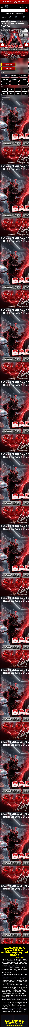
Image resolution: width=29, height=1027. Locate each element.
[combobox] (13, 10)
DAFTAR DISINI (8, 64)
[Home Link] (9, 6)
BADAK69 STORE (19, 958)
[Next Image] (26, 45)
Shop (2, 7)
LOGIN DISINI (8, 68)
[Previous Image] (2, 45)
